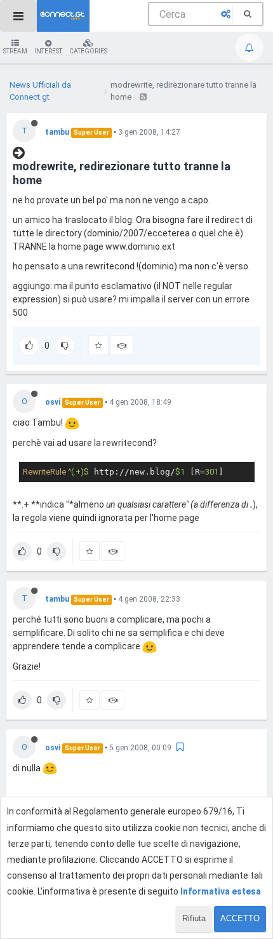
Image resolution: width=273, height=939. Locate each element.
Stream (15, 51)
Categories (88, 51)
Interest (48, 51)
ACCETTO (240, 918)
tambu (57, 132)
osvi (52, 402)
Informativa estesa (220, 891)
